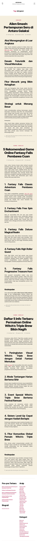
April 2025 (21, 508)
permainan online (25, 135)
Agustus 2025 (22, 502)
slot (6, 136)
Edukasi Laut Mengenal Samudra (9, 490)
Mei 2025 (21, 507)
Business (15, 145)
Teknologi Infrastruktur (24, 536)
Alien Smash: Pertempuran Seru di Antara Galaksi (18, 27)
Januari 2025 (22, 512)
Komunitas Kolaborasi (23, 531)
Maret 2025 (21, 509)
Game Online (18, 20)
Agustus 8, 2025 (20, 333)
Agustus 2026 (22, 486)
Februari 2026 (22, 493)
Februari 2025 (22, 511)
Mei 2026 (21, 489)
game (7, 135)
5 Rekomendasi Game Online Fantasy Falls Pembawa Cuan (18, 152)
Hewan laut (21, 145)
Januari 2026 (22, 495)
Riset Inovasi (22, 534)
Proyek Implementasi (23, 533)
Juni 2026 (21, 488)
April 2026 (21, 491)
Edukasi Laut (22, 524)
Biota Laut (21, 520)
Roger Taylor (11, 34)
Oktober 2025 (22, 499)
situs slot (30, 135)
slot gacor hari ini (5, 508)
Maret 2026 (21, 492)
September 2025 (23, 501)
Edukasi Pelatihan (23, 526)
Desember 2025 (22, 496)
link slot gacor (15, 135)
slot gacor (9, 136)
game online (10, 135)
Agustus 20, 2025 (20, 160)
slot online (13, 136)
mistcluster (18, 2)
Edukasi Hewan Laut (23, 523)
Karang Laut (22, 530)
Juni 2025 (21, 505)
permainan (20, 135)
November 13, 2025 (20, 34)
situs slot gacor (15, 470)
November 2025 (22, 498)
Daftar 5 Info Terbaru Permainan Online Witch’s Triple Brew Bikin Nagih (18, 324)
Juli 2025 (21, 504)
